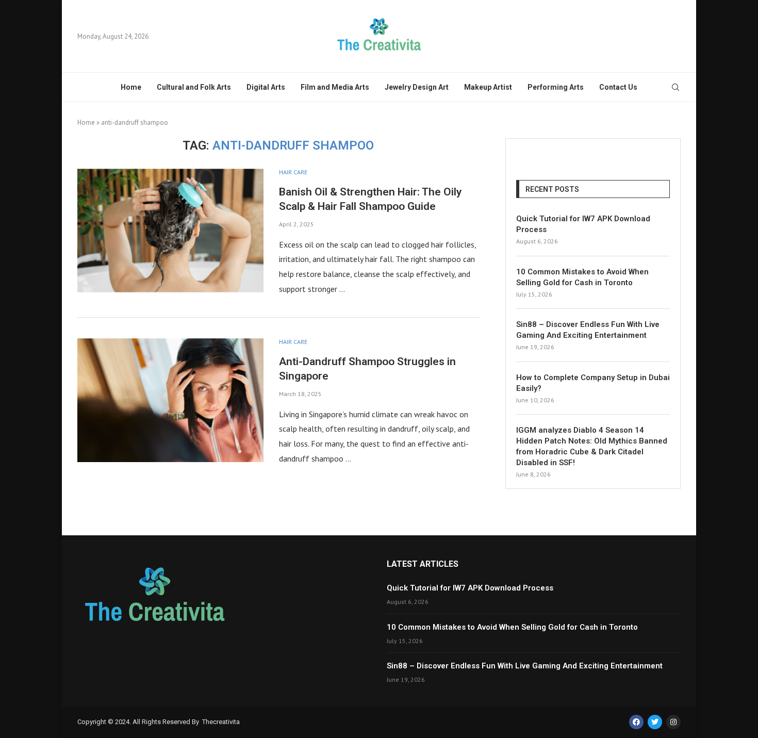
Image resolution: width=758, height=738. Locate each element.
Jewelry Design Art (417, 87)
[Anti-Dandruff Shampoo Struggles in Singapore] (170, 400)
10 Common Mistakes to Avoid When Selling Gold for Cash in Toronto (582, 277)
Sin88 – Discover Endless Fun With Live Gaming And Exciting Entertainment (588, 330)
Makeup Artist (488, 87)
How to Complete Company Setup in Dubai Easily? (593, 383)
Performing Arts (556, 87)
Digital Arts (265, 87)
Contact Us (618, 87)
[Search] (675, 88)
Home (131, 87)
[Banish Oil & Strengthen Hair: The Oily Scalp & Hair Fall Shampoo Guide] (170, 230)
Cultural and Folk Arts (194, 87)
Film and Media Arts (335, 87)
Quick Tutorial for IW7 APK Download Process (583, 224)
